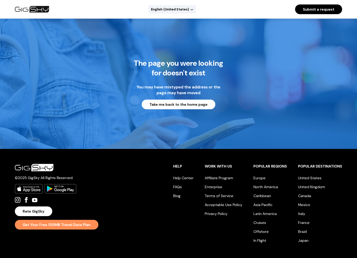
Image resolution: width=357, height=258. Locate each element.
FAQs (177, 186)
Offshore (261, 231)
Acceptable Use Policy (223, 204)
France (304, 222)
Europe (259, 178)
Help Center (183, 178)
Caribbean (262, 195)
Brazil (302, 231)
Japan (303, 240)
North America (265, 186)
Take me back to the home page (178, 104)
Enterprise (213, 186)
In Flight (259, 240)
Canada (304, 195)
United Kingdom (311, 186)
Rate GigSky (33, 211)
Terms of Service (219, 195)
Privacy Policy (216, 213)
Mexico (304, 204)
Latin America (265, 213)
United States (309, 178)
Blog (177, 195)
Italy (301, 213)
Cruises (259, 222)
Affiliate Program (219, 178)
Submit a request (318, 9)
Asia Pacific (262, 204)
